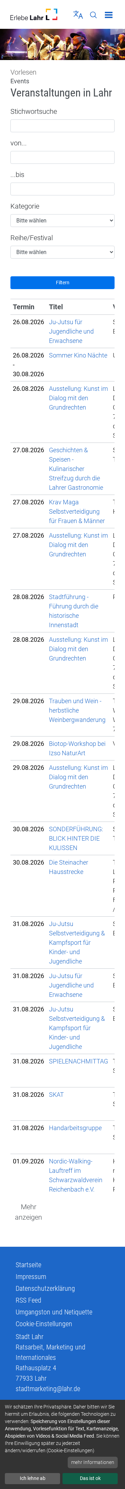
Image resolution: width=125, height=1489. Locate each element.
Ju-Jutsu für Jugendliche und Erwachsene (71, 331)
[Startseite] (33, 14)
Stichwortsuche (33, 111)
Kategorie (24, 206)
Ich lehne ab (32, 1478)
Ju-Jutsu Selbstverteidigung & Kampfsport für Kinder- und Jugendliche (77, 942)
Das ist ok (90, 1478)
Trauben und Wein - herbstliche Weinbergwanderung (77, 710)
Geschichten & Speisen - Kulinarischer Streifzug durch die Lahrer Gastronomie (76, 468)
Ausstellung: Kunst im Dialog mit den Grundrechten (78, 398)
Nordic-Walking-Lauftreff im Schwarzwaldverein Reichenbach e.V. (75, 1175)
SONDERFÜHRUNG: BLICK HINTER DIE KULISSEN (76, 838)
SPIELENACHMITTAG (78, 1061)
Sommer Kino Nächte (78, 355)
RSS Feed (28, 1300)
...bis (17, 174)
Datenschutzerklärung (45, 1288)
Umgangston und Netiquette (54, 1312)
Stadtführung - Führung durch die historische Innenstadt (73, 611)
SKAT (56, 1094)
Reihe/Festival (31, 238)
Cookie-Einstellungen (44, 1324)
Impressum (31, 1276)
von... (18, 143)
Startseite (28, 1265)
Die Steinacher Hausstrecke (68, 867)
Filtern (62, 282)
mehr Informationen (92, 1462)
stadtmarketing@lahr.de (48, 1389)
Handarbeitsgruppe (75, 1128)
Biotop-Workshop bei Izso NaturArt (77, 748)
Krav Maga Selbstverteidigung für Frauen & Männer (77, 511)
